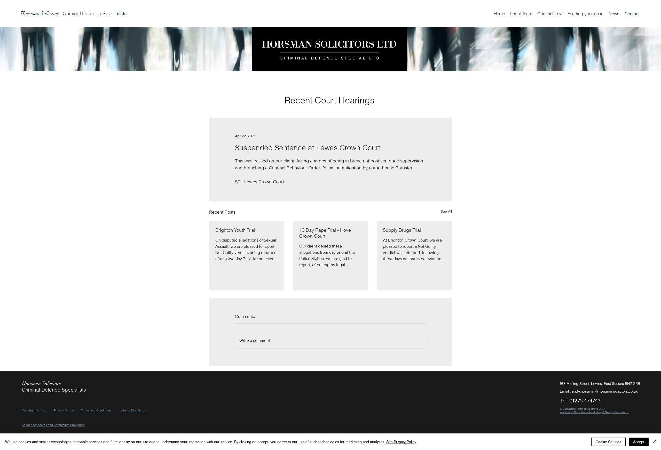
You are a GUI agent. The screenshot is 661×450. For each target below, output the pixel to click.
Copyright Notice (34, 410)
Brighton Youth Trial (235, 230)
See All (446, 211)
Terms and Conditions (96, 410)
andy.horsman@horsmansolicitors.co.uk (605, 391)
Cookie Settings (608, 441)
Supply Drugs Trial (402, 230)
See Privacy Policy (401, 441)
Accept (638, 441)
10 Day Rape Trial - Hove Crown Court (325, 233)
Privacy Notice (64, 410)
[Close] (655, 442)
